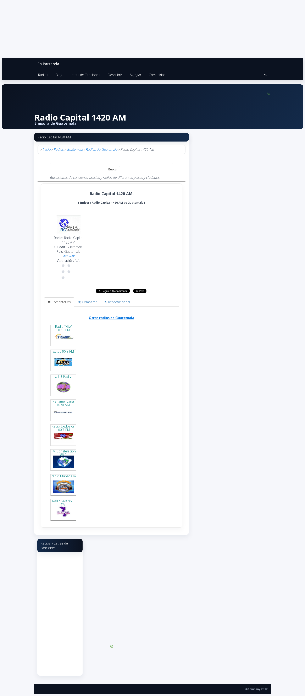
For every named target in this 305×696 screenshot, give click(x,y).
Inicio (46, 149)
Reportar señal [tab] (118, 302)
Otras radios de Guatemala (111, 317)
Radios (43, 75)
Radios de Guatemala (101, 149)
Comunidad (157, 75)
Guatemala (75, 149)
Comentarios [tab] (61, 302)
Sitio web (68, 256)
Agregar (135, 75)
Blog (59, 75)
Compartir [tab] (89, 302)
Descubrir (115, 75)
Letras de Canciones (85, 75)
